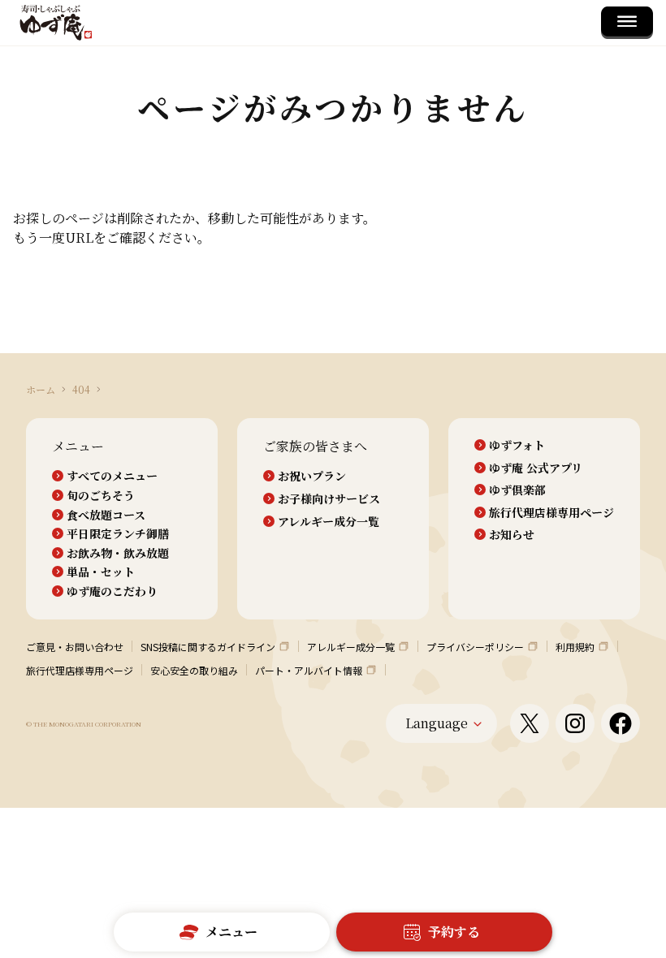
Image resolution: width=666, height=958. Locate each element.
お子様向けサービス (329, 499)
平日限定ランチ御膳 (118, 534)
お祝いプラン (312, 476)
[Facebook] (620, 723)
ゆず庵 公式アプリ (535, 468)
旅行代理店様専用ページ (551, 512)
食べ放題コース (106, 515)
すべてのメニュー (112, 476)
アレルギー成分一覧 (328, 521)
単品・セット (101, 572)
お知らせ (511, 534)
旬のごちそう (101, 495)
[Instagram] (575, 723)
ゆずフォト (517, 445)
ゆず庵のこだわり (112, 591)
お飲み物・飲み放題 (118, 553)
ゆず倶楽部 (517, 490)
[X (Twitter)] (529, 723)
